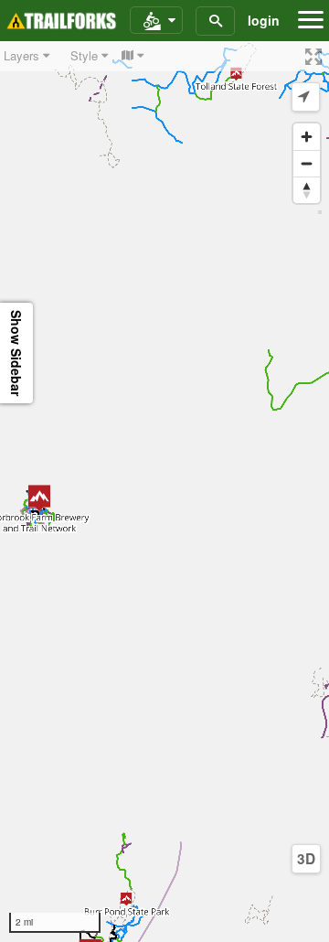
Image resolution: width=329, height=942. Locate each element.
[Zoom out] (306, 163)
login (264, 20)
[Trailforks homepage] (61, 21)
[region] (164, 491)
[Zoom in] (306, 136)
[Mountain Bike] (156, 21)
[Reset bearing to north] (306, 190)
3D (306, 859)
